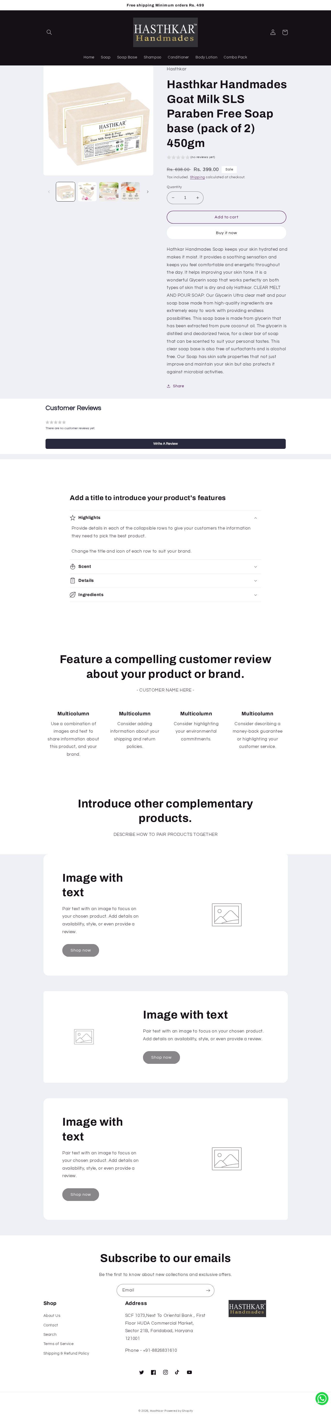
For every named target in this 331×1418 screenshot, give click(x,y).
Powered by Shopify (178, 1410)
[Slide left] (49, 191)
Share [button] (178, 386)
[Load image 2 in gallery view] (87, 191)
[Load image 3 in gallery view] (108, 191)
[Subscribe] (208, 1290)
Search (50, 1335)
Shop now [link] (81, 950)
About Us (52, 1316)
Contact (50, 1325)
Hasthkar (157, 1410)
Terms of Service (58, 1344)
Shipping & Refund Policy (66, 1353)
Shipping (197, 177)
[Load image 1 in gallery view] (65, 191)
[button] (49, 32)
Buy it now (226, 233)
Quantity (174, 187)
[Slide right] (147, 191)
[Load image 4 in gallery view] (130, 191)
